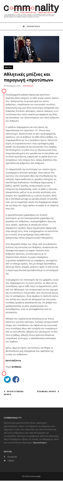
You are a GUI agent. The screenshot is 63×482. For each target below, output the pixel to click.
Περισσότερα (40, 442)
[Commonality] (31, 17)
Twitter (10, 460)
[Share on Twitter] (7, 380)
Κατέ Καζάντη (28, 85)
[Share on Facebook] (15, 380)
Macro (8, 67)
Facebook (12, 456)
